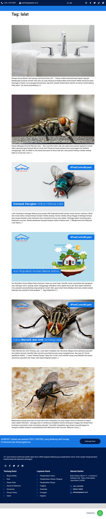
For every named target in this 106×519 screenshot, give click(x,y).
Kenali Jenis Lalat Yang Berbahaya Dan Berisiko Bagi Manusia (34, 364)
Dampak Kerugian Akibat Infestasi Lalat (26, 159)
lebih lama (16, 432)
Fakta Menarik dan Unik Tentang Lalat (25, 296)
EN (71, 3)
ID (68, 3)
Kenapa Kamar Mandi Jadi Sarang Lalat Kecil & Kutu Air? (32, 22)
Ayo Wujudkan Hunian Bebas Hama (25, 229)
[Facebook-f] (90, 3)
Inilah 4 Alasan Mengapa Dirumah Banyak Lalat (29, 91)
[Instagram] (86, 3)
